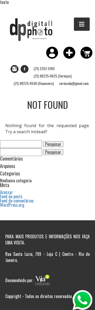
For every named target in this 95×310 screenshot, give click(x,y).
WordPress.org (12, 205)
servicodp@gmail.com (74, 83)
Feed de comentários (17, 200)
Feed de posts (11, 196)
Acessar (6, 192)
